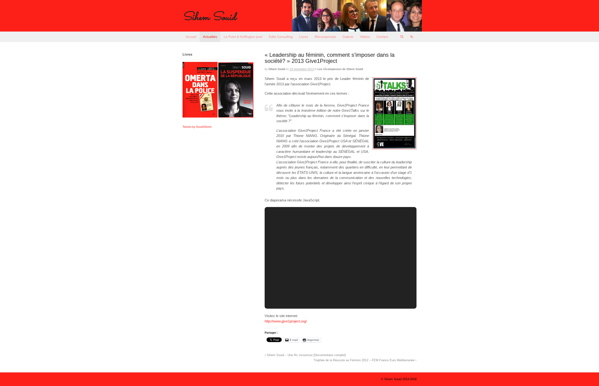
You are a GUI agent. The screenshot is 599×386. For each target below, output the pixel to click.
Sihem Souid (209, 17)
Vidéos (365, 37)
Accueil (191, 37)
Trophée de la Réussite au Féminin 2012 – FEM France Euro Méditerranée (364, 360)
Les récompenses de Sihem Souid (340, 69)
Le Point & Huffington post (243, 37)
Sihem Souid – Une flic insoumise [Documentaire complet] (306, 355)
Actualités (210, 37)
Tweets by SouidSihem (197, 127)
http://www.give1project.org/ (286, 321)
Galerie (348, 37)
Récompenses (325, 37)
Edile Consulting (281, 37)
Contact (382, 37)
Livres (303, 37)
